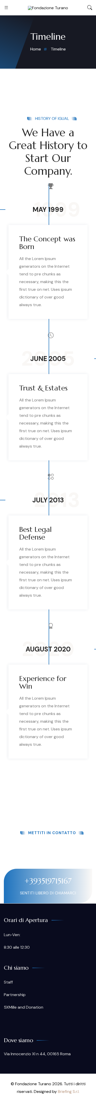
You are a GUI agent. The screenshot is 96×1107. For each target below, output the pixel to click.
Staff (8, 982)
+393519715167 (48, 881)
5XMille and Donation (23, 1007)
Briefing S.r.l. (68, 1091)
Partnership (15, 994)
